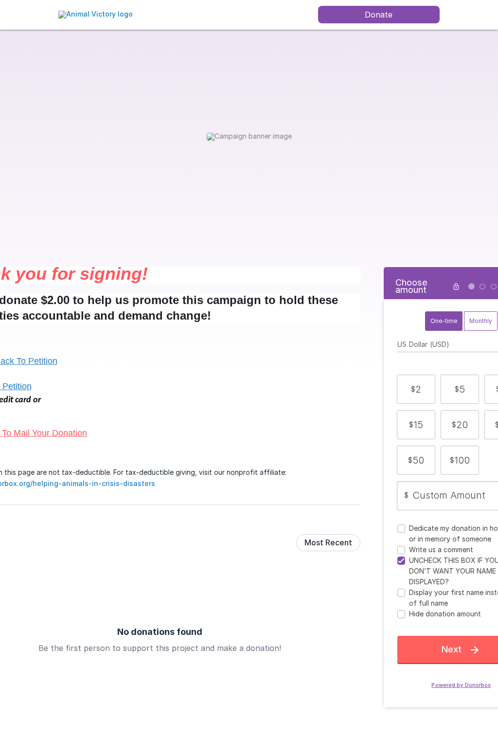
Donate (378, 14)
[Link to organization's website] (95, 14)
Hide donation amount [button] (445, 614)
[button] (416, 389)
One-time (443, 320)
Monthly (480, 320)
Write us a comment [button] (441, 549)
